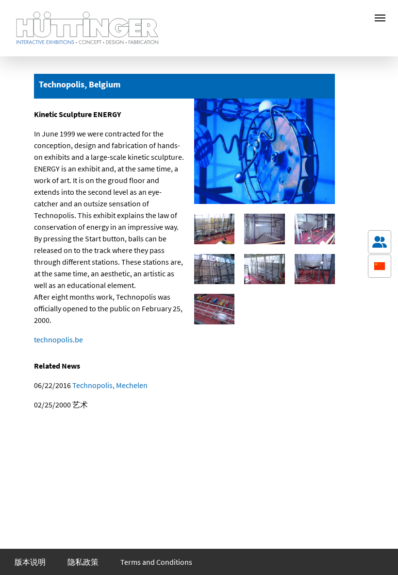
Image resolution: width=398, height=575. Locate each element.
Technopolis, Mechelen (109, 385)
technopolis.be (58, 339)
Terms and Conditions (156, 562)
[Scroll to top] (379, 553)
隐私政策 (83, 562)
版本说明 (30, 562)
